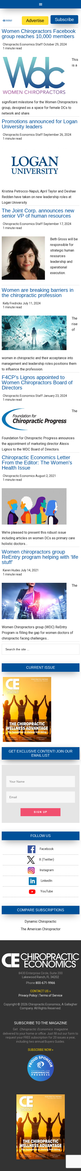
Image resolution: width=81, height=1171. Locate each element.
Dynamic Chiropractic (40, 921)
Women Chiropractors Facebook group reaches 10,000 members (39, 33)
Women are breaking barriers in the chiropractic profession (37, 292)
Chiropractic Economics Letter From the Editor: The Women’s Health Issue (37, 462)
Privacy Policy (28, 995)
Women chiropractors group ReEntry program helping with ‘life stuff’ (40, 557)
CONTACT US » (40, 991)
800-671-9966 (45, 983)
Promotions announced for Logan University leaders (39, 123)
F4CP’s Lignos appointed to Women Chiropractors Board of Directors (37, 382)
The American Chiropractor (40, 929)
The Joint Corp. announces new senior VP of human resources (38, 213)
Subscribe (64, 19)
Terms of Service (50, 995)
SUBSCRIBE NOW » (40, 1049)
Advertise (35, 20)
